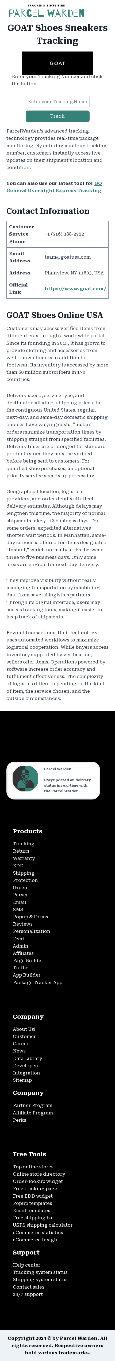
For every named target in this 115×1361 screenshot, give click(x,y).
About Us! (24, 1029)
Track (57, 116)
